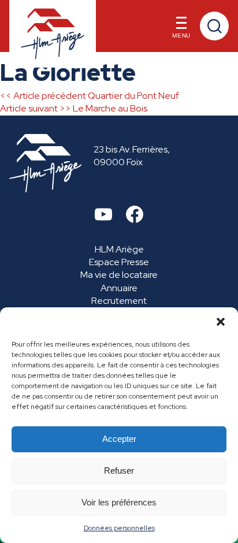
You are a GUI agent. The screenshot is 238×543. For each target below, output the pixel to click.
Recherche (214, 26)
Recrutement (119, 301)
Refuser (119, 470)
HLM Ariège (119, 249)
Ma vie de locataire (119, 275)
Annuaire (119, 288)
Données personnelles (119, 528)
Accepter (119, 439)
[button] (220, 322)
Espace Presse (119, 262)
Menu (181, 35)
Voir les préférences (119, 502)
